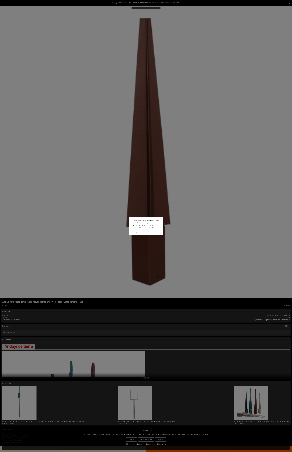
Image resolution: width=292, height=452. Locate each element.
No (137, 232)
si (154, 232)
